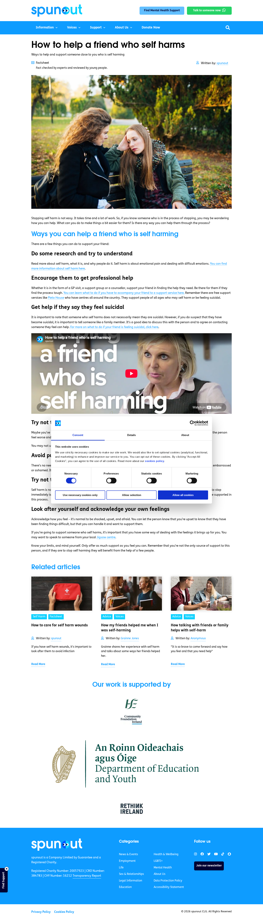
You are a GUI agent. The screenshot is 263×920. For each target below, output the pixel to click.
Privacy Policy (41, 912)
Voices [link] (119, 616)
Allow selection (131, 495)
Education (125, 887)
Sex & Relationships (131, 874)
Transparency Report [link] (87, 875)
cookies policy (154, 461)
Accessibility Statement (169, 887)
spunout (222, 63)
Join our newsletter (209, 865)
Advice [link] (107, 616)
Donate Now (151, 27)
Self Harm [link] (39, 616)
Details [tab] (131, 435)
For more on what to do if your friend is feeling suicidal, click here (114, 327)
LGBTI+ (158, 861)
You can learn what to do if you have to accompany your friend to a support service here (124, 293)
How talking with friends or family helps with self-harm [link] (199, 628)
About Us (121, 27)
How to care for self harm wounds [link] (59, 625)
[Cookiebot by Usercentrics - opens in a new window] (192, 423)
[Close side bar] (6, 869)
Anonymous (198, 638)
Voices (72, 27)
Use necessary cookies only (80, 495)
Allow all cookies (183, 495)
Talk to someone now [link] (207, 10)
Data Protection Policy (168, 880)
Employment (127, 861)
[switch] (111, 480)
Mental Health (163, 867)
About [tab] (185, 435)
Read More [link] (38, 664)
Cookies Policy (64, 912)
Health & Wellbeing (166, 854)
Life (121, 867)
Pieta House (56, 297)
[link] (56, 845)
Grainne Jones (130, 638)
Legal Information (130, 880)
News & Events (128, 854)
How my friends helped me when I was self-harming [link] (129, 628)
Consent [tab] (77, 435)
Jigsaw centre (106, 537)
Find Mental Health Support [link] (162, 10)
